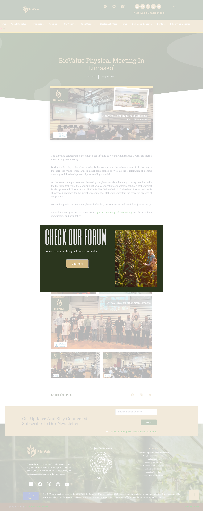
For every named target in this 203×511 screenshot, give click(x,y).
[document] (101, 255)
